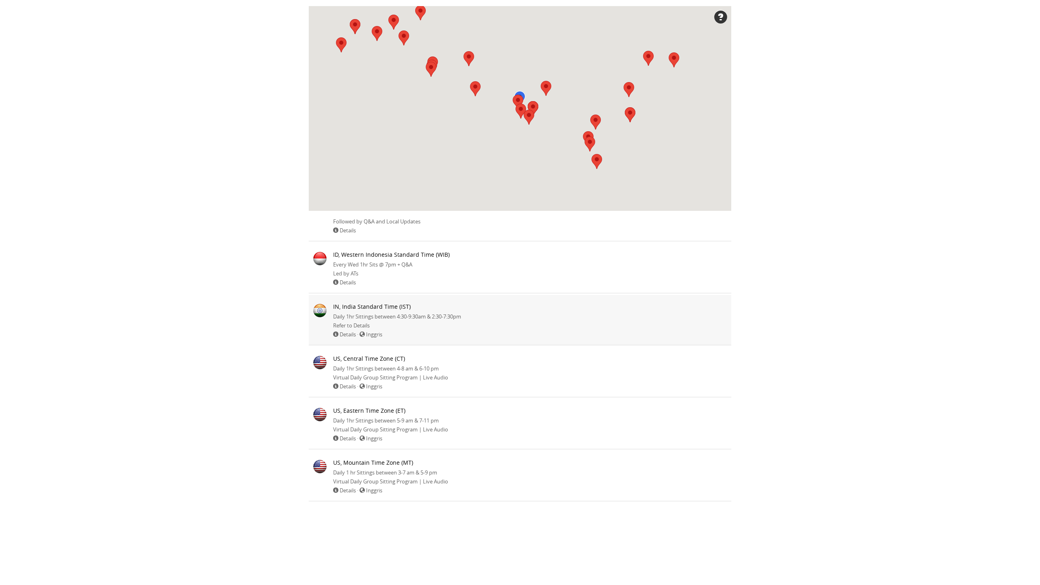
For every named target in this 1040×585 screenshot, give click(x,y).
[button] (355, 26)
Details (348, 230)
